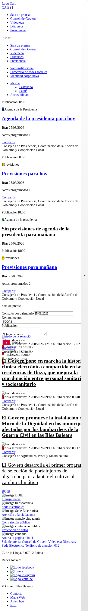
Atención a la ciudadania (18, 514)
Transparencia (11, 499)
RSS (13, 605)
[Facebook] (22, 567)
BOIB (6, 491)
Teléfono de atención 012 (42, 545)
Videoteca (17, 22)
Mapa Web (17, 597)
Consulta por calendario (18, 313)
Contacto (16, 593)
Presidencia (18, 30)
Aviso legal (17, 601)
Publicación (10, 325)
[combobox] (44, 331)
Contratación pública (16, 522)
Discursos (16, 26)
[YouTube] (21, 579)
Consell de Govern (23, 18)
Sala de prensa (20, 15)
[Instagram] (22, 575)
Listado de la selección (17, 336)
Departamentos (12, 317)
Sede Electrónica (13, 507)
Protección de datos (15, 530)
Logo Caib (9, 3)
